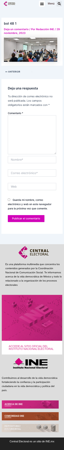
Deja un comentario (16, 29)
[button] (42, 4)
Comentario (15, 113)
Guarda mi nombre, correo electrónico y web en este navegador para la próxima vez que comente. (29, 204)
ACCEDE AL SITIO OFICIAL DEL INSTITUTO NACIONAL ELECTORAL (31, 347)
